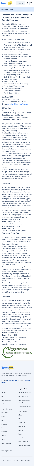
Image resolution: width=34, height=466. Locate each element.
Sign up (21, 430)
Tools (3, 439)
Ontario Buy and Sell (25, 406)
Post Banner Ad (23, 441)
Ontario (4, 404)
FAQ (20, 419)
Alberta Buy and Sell (25, 392)
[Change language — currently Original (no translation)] (27, 3)
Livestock (4, 424)
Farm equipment (7, 451)
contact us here (12, 380)
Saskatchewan (6, 400)
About (20, 415)
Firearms (4, 428)
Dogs (3, 416)
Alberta (4, 392)
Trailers (4, 435)
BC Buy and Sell (23, 396)
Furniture (4, 432)
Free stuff (4, 412)
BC (2, 396)
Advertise (21, 438)
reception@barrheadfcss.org (17, 104)
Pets (3, 420)
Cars (3, 447)
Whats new (22, 422)
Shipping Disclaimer (25, 445)
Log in (20, 434)
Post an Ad (22, 426)
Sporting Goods (6, 443)
